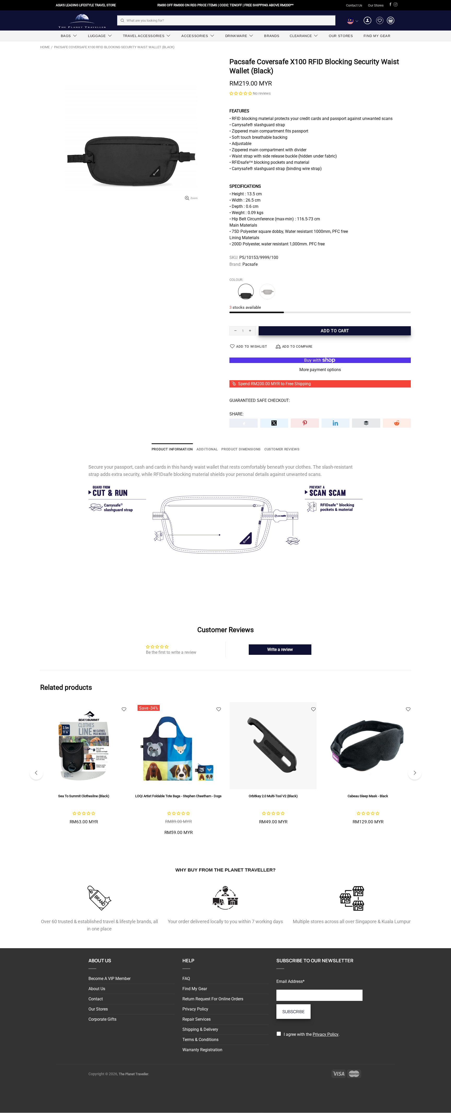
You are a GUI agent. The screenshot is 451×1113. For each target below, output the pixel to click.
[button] (240, 93)
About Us (96, 988)
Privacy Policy (195, 1009)
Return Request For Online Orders (212, 998)
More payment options (320, 369)
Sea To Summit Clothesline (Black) (83, 796)
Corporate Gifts (102, 1019)
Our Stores (376, 5)
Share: (236, 414)
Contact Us (354, 5)
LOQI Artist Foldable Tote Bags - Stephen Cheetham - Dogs (178, 796)
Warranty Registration (202, 1049)
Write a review (280, 649)
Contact (95, 998)
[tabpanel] (83, 769)
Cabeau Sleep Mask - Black (368, 796)
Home (45, 47)
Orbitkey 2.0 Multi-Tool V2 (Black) (273, 796)
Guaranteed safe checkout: (259, 400)
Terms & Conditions (200, 1039)
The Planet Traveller (82, 20)
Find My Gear (194, 988)
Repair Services (196, 1019)
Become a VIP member (109, 978)
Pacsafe (250, 264)
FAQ (186, 978)
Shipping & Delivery (200, 1029)
